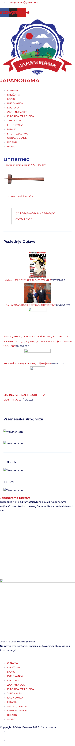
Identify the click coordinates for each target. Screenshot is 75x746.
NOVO (11, 98)
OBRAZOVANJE (17, 137)
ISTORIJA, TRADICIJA (20, 116)
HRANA (12, 129)
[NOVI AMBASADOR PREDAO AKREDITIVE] (37, 292)
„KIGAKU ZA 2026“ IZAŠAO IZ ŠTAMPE (27, 280)
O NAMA (12, 90)
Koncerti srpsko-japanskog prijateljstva (27, 363)
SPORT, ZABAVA (17, 133)
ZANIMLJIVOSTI (17, 112)
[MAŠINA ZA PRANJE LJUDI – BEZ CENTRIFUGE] (37, 379)
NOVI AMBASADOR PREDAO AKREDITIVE (29, 305)
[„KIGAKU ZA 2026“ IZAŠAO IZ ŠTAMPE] (37, 264)
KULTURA (13, 107)
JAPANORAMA (19, 80)
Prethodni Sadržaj (20, 196)
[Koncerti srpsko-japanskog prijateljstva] (37, 355)
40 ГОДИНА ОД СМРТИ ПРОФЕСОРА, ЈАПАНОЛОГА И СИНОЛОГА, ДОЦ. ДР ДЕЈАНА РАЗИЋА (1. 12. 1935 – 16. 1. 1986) (37, 341)
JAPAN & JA (14, 120)
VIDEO (11, 146)
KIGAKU (12, 142)
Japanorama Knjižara (15, 498)
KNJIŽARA (13, 94)
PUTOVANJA (15, 103)
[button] (37, 86)
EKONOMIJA (15, 124)
